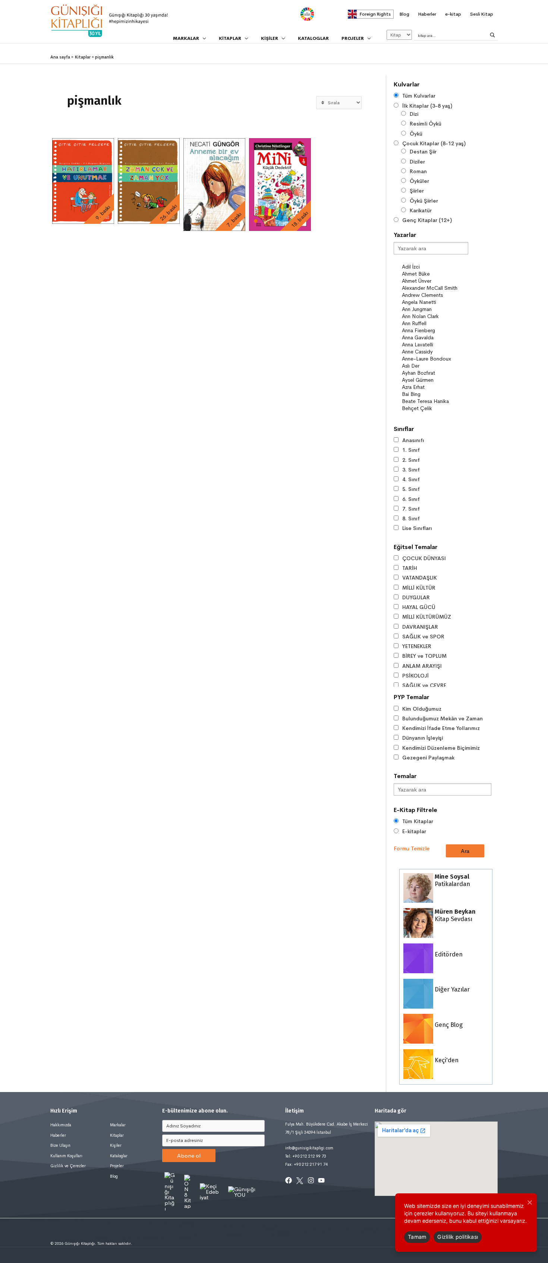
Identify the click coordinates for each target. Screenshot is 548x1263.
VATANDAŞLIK (419, 577)
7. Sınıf (411, 508)
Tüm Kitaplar (417, 821)
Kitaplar (117, 1135)
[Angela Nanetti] (434, 302)
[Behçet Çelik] (434, 408)
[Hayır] (529, 1202)
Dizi (414, 114)
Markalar (118, 1124)
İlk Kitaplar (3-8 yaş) (427, 105)
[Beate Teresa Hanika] (434, 401)
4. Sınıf (411, 479)
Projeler (117, 1165)
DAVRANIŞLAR (420, 626)
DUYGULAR (416, 597)
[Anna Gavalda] (434, 337)
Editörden (448, 954)
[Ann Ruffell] (434, 323)
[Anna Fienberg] (434, 330)
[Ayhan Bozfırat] (434, 373)
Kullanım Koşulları (66, 1155)
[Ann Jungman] (434, 309)
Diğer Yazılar (451, 989)
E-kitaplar (414, 831)
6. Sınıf (411, 499)
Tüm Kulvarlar (418, 95)
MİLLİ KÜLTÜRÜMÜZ (426, 616)
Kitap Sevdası (454, 915)
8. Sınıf (411, 518)
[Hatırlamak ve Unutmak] (83, 181)
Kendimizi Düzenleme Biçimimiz (441, 748)
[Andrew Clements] (434, 295)
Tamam (417, 1237)
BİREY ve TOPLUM (424, 656)
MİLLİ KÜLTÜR (418, 587)
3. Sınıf (411, 469)
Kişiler (116, 1145)
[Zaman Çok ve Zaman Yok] (149, 181)
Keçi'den (446, 1060)
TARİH (409, 568)
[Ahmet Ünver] (434, 281)
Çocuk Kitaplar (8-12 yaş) (434, 143)
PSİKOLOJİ (415, 675)
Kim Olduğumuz (421, 708)
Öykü (416, 133)
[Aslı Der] (434, 365)
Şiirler (417, 190)
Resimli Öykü (425, 123)
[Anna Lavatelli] (434, 344)
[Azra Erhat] (434, 387)
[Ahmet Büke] (434, 273)
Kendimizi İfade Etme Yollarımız (441, 728)
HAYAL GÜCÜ (418, 607)
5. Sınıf (411, 489)
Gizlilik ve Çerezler (68, 1165)
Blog (114, 1176)
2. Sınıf (411, 460)
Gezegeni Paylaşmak (428, 757)
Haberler (58, 1135)
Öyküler (419, 181)
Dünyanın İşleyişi (422, 737)
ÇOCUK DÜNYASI (424, 558)
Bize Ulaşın (60, 1145)
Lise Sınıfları (417, 528)
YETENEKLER (416, 646)
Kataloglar (118, 1155)
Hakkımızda (60, 1124)
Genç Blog (448, 1024)
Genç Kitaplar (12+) (427, 220)
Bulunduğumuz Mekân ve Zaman (442, 718)
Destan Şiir (423, 151)
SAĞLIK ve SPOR (423, 636)
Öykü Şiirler (424, 200)
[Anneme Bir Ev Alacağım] (214, 184)
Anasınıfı (413, 440)
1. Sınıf (411, 450)
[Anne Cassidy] (434, 351)
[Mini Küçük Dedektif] (280, 184)
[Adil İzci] (434, 266)
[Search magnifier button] (492, 35)
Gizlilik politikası (457, 1237)
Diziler (417, 161)
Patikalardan (451, 880)
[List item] (288, 1180)
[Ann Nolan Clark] (434, 316)
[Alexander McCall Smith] (434, 288)
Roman (418, 171)
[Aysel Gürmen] (434, 380)
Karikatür (421, 210)
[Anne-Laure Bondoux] (434, 358)
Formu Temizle (411, 848)
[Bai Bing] (434, 394)
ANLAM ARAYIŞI (422, 666)
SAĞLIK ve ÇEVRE (424, 685)
